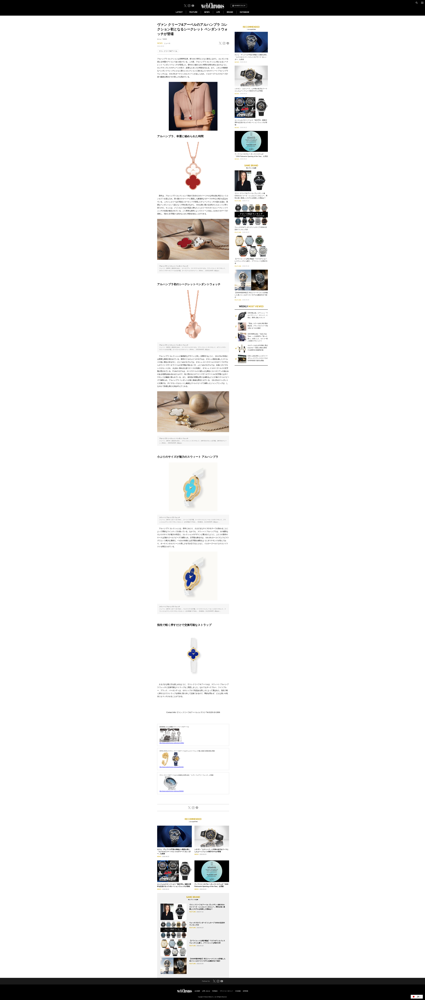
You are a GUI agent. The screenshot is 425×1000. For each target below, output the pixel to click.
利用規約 (215, 991)
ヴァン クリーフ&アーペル (168, 51)
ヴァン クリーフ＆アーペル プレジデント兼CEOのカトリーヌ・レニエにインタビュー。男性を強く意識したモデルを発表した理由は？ (207, 907)
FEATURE (193, 12)
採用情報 (245, 991)
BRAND (230, 12)
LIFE (218, 12)
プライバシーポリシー (226, 991)
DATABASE (244, 12)
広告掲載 (238, 991)
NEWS (207, 12)
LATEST (179, 12)
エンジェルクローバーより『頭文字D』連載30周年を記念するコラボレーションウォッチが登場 (251, 122)
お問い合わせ (206, 991)
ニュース (167, 43)
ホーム (159, 39)
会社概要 (197, 991)
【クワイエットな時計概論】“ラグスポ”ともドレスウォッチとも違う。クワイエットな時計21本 (251, 261)
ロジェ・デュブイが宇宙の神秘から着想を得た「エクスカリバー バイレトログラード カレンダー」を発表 (174, 851)
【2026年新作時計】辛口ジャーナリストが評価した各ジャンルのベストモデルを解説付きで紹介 (251, 295)
